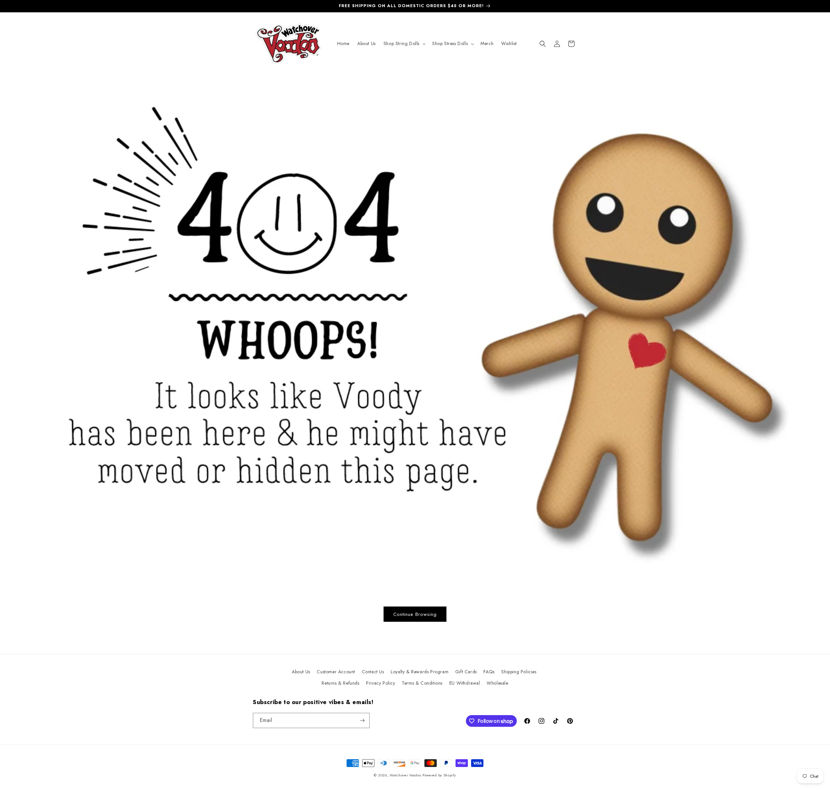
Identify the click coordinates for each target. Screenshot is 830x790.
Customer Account (336, 671)
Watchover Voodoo (405, 775)
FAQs (488, 671)
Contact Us (373, 671)
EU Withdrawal (464, 683)
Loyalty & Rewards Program (419, 671)
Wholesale (497, 683)
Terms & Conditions (422, 683)
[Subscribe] (362, 720)
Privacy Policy (380, 683)
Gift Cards (466, 671)
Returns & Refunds (340, 683)
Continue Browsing (415, 614)
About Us (301, 671)
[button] (404, 43)
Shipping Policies (518, 671)
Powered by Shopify (439, 775)
